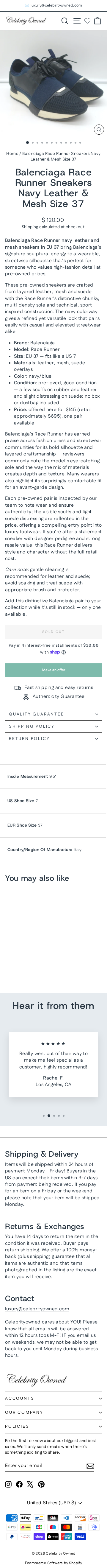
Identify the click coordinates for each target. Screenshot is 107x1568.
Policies (17, 1426)
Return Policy (29, 739)
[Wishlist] (87, 20)
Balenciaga (17, 240)
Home (12, 154)
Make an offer (53, 672)
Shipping (30, 227)
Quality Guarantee (36, 714)
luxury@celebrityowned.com (37, 1309)
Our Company (24, 1412)
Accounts (19, 1398)
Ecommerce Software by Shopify (53, 1563)
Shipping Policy (32, 726)
